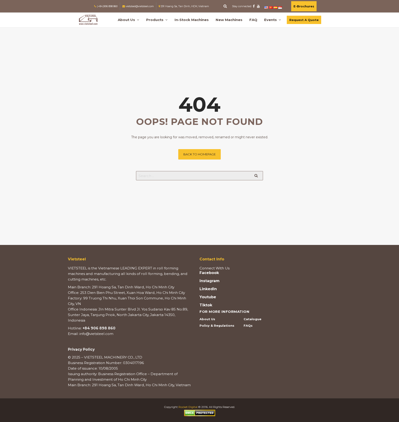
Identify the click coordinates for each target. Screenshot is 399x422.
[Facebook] (254, 6)
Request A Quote (304, 20)
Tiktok (206, 305)
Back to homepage (199, 154)
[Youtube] (258, 6)
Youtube (208, 297)
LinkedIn (208, 289)
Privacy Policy (81, 349)
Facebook (209, 273)
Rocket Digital (187, 407)
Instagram (210, 281)
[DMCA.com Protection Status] (199, 412)
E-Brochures (303, 6)
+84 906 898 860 (99, 328)
